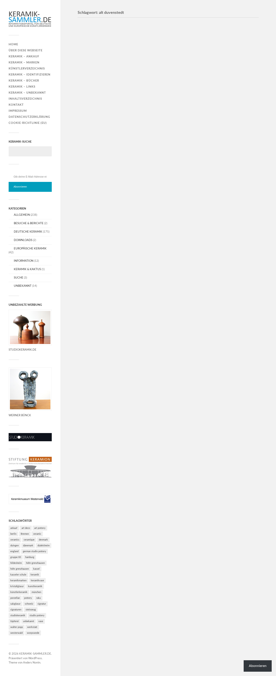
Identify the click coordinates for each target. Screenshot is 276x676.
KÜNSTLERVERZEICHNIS (27, 68)
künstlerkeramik (18, 592)
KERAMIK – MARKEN (24, 62)
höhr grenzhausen (19, 569)
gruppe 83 (15, 557)
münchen (36, 592)
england (14, 551)
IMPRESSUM (18, 111)
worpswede (33, 633)
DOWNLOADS (23, 240)
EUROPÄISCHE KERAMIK (30, 248)
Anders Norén (31, 662)
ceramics (14, 540)
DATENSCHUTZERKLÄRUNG (29, 117)
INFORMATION (23, 261)
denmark (43, 540)
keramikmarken (18, 580)
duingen (14, 545)
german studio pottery (34, 551)
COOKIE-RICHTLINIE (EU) (28, 123)
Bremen (25, 534)
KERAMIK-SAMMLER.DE (35, 653)
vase (40, 621)
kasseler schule (18, 575)
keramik (35, 575)
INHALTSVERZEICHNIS (25, 99)
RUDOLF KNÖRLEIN (104, 355)
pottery (28, 598)
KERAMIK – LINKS (22, 86)
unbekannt (28, 621)
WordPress (35, 658)
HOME (13, 44)
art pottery (39, 528)
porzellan (15, 598)
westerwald (16, 633)
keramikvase (37, 580)
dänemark (28, 545)
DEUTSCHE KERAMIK (28, 231)
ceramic (37, 534)
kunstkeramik (35, 586)
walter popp (16, 627)
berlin (13, 534)
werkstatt (32, 627)
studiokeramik (17, 615)
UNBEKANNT (22, 286)
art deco (26, 528)
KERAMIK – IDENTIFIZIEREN (29, 74)
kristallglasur (17, 586)
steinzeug (31, 609)
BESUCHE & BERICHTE (29, 223)
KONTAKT (16, 105)
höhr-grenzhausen (35, 563)
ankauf (13, 528)
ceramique (29, 540)
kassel (36, 569)
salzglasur (15, 604)
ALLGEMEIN (22, 215)
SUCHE (18, 277)
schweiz (29, 604)
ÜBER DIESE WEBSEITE (25, 50)
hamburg (29, 557)
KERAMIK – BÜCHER (24, 80)
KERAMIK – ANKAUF (24, 56)
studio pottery (37, 615)
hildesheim (16, 563)
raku (38, 598)
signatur (42, 604)
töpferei (14, 621)
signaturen (15, 609)
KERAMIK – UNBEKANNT (27, 92)
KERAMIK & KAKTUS (27, 269)
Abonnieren (20, 186)
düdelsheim (44, 545)
